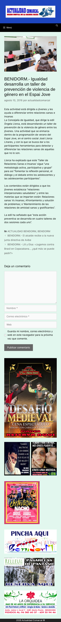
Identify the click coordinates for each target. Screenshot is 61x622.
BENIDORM (44, 231)
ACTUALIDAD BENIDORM (22, 231)
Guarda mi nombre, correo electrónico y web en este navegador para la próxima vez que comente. (30, 335)
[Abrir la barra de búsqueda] (57, 25)
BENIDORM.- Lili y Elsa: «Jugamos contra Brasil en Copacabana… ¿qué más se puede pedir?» (29, 249)
